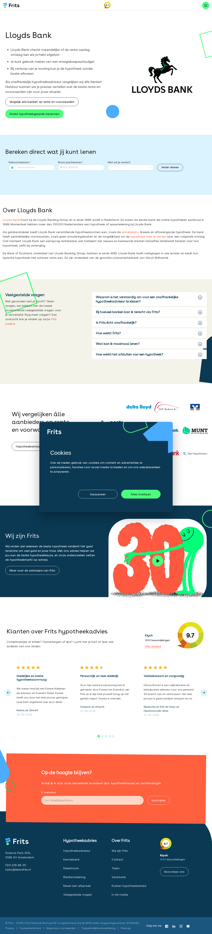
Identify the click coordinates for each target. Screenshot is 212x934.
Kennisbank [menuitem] (71, 859)
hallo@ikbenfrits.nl (18, 869)
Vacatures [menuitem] (119, 877)
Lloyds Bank (11, 219)
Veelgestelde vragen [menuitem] (77, 894)
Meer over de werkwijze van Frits (32, 570)
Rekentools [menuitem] (71, 868)
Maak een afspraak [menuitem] (77, 885)
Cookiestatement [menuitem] (30, 928)
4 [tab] (109, 736)
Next (203, 692)
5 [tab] (113, 736)
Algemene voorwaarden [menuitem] (61, 928)
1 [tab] (98, 736)
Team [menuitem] (115, 868)
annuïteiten (129, 232)
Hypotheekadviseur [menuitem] (76, 850)
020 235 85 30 (15, 865)
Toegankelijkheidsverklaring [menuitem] (98, 928)
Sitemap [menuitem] (126, 928)
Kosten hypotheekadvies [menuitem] (129, 885)
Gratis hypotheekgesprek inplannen (34, 114)
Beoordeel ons (174, 871)
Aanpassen (98, 494)
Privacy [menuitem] (9, 928)
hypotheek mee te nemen (149, 236)
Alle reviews (153, 646)
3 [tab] (106, 736)
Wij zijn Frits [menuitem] (120, 850)
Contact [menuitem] (117, 859)
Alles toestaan (141, 494)
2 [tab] (102, 736)
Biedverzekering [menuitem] (74, 877)
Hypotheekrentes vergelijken (35, 446)
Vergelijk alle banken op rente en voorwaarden (41, 101)
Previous (8, 692)
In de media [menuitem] (120, 894)
